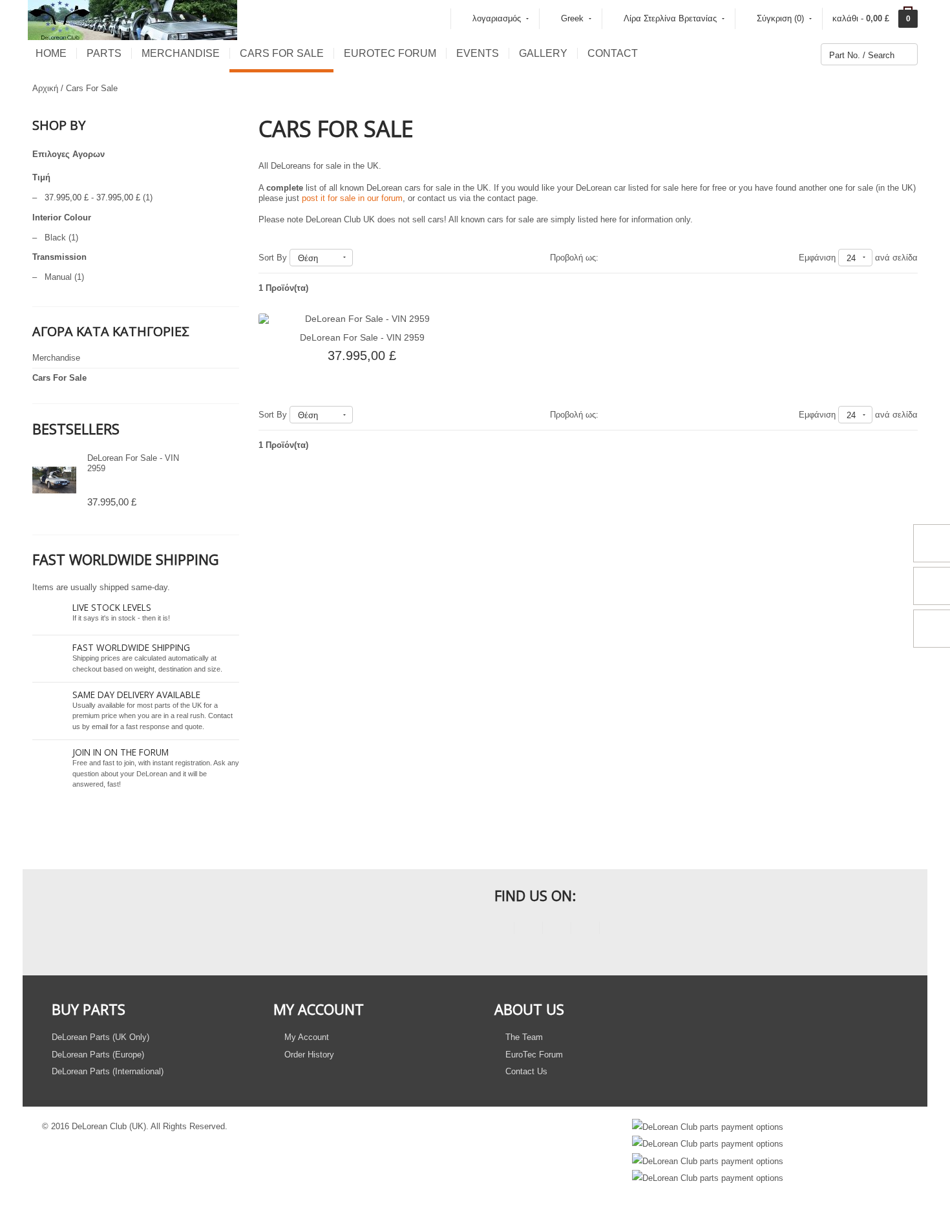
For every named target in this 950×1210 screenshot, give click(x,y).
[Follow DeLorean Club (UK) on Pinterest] (585, 930)
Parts (104, 53)
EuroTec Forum (390, 53)
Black (55, 237)
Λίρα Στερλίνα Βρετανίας (670, 18)
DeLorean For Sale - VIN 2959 (362, 337)
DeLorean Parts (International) (108, 1071)
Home (51, 53)
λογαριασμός (496, 18)
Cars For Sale (282, 53)
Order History (308, 1054)
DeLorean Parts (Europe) (98, 1054)
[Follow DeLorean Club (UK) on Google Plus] (613, 930)
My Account (305, 1037)
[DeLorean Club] (132, 19)
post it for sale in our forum (352, 198)
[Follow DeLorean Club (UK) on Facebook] (500, 930)
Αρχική (45, 88)
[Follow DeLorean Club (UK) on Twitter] (528, 930)
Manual (58, 277)
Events (477, 53)
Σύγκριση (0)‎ (780, 18)
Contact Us (525, 1071)
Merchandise (181, 53)
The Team (523, 1037)
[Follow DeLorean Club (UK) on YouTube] (557, 930)
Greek (572, 18)
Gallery (543, 53)
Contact (612, 53)
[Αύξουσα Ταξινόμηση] (358, 257)
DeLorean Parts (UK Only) (100, 1037)
